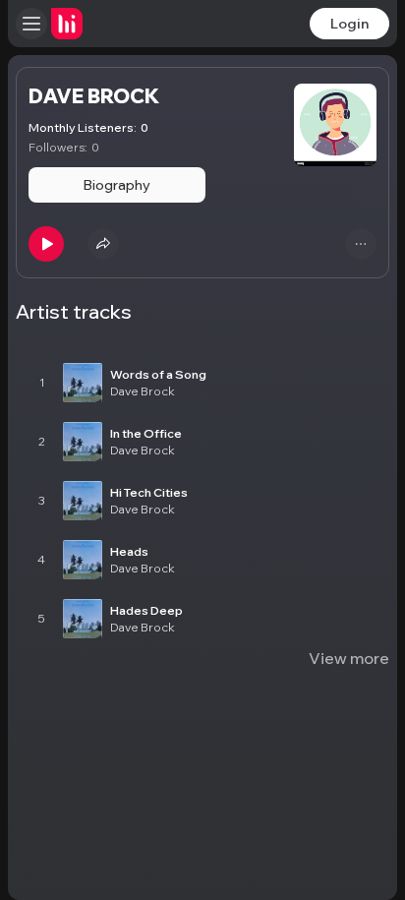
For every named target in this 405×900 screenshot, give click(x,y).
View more (349, 658)
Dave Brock (142, 391)
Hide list (358, 331)
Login (349, 23)
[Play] (46, 244)
